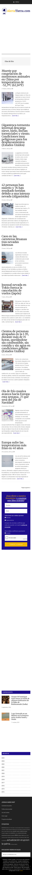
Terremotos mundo (14, 827)
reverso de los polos (22, 833)
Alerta (22, 835)
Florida (22, 827)
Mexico (20, 829)
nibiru (16, 835)
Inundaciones (4, 840)
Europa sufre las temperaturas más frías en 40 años (14, 445)
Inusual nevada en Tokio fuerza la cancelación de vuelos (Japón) (14, 289)
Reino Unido (4, 831)
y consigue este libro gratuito (16, 499)
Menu (17, 2)
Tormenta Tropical (5, 829)
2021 (3, 770)
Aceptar (8, 533)
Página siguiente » (25, 487)
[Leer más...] (15, 115)
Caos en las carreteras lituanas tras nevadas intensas (14, 241)
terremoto (13, 833)
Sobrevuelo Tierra (16, 829)
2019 (3, 776)
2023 (3, 764)
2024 (3, 761)
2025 (3, 758)
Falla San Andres (9, 831)
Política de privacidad (7, 809)
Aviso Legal (4, 816)
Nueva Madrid (14, 844)
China (9, 833)
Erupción (3, 833)
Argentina (11, 829)
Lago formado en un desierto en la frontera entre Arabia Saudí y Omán (20, 716)
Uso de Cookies (5, 812)
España (19, 827)
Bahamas (8, 827)
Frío (11, 844)
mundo (25, 827)
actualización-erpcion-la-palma (8, 835)
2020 (3, 773)
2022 (3, 767)
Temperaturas (22, 837)
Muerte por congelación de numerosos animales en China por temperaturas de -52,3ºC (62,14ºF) (16, 78)
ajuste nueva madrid (18, 831)
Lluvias (16, 833)
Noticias (8, 517)
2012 (3, 792)
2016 (3, 786)
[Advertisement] (16, 34)
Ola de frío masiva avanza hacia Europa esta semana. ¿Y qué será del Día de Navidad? (16, 396)
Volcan (19, 835)
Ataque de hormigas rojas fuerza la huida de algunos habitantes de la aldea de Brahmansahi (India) (20, 700)
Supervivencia (10, 520)
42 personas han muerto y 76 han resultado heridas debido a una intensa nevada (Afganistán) (16, 190)
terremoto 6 (17, 837)
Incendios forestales (26, 829)
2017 (3, 782)
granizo (28, 827)
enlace (21, 870)
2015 (3, 789)
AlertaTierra (16, 10)
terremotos (4, 827)
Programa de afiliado (7, 819)
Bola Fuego (27, 837)
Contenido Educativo (7, 805)
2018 (3, 779)
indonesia (12, 837)
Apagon (6, 833)
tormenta (25, 831)
